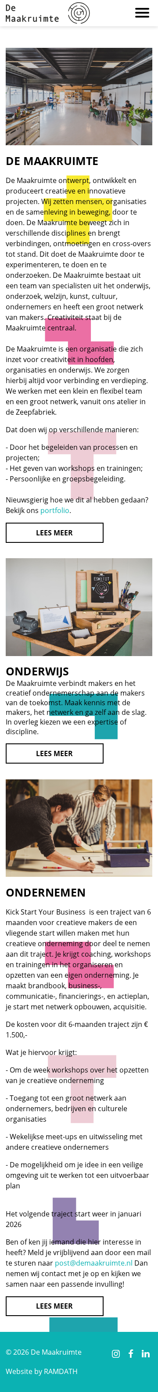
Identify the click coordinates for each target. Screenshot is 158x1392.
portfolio (54, 510)
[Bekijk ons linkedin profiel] (146, 1353)
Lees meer (54, 533)
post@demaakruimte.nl (94, 1263)
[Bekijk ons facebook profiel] (130, 1353)
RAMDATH (61, 1371)
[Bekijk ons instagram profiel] (115, 1353)
